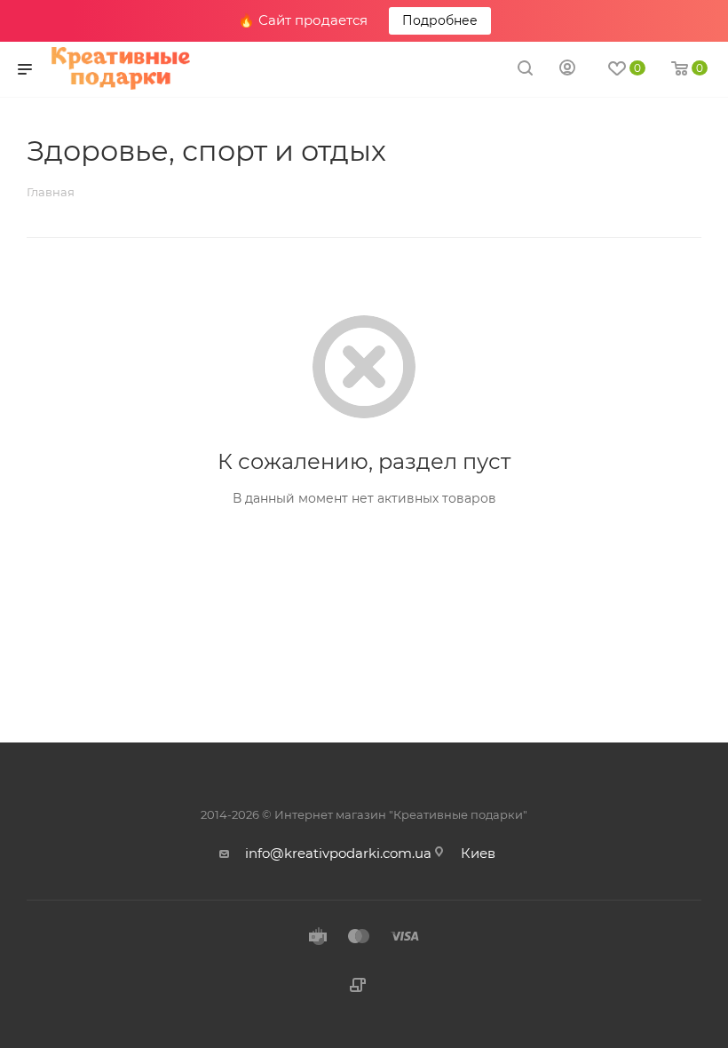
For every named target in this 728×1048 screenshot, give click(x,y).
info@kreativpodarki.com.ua (338, 853)
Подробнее (440, 20)
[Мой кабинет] (567, 69)
